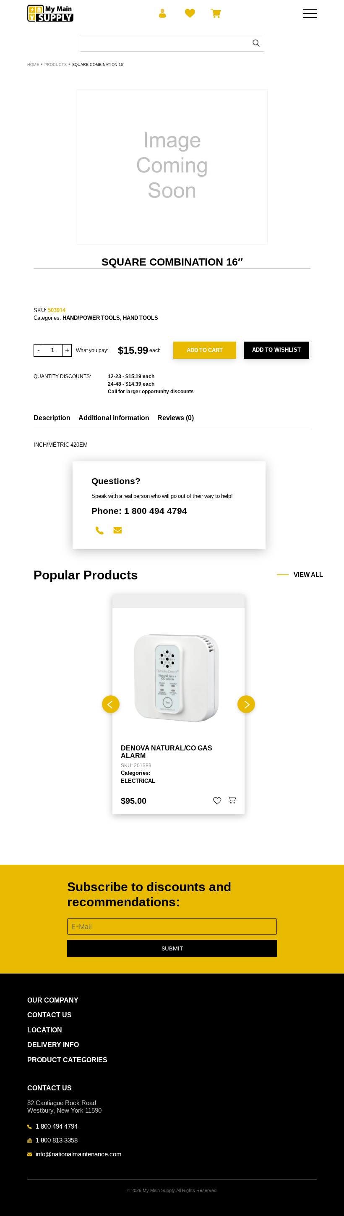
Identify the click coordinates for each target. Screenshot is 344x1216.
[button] (232, 801)
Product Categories (67, 1059)
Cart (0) (214, 13)
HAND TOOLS (140, 317)
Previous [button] (111, 704)
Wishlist (188, 13)
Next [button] (246, 704)
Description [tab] (52, 417)
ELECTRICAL (138, 780)
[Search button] (256, 43)
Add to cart (205, 350)
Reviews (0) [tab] (175, 417)
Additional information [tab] (113, 417)
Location (44, 1030)
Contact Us (49, 1015)
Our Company (52, 1000)
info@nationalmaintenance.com (79, 1154)
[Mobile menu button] (310, 13)
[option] (178, 704)
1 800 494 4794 (57, 1126)
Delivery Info (53, 1044)
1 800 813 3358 (57, 1140)
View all (308, 574)
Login (162, 13)
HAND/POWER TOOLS (91, 317)
